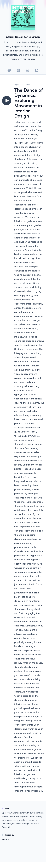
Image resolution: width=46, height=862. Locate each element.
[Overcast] (28, 70)
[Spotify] (9, 70)
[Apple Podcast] (18, 70)
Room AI (38, 790)
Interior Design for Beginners (23, 36)
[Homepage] (23, 17)
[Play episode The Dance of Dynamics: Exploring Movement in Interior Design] (6, 100)
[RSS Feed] (37, 70)
